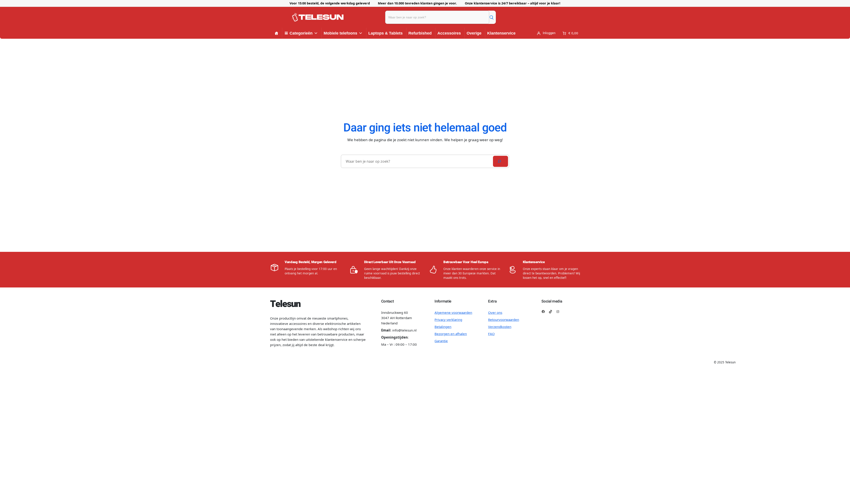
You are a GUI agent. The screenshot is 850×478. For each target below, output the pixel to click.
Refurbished (420, 33)
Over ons (495, 312)
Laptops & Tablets (385, 33)
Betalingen (443, 326)
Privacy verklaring (448, 319)
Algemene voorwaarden (453, 312)
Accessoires (449, 33)
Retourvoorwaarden (503, 319)
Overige (474, 33)
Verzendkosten (499, 326)
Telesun (285, 304)
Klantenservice (501, 33)
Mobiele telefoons (340, 33)
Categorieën (301, 33)
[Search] (500, 161)
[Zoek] (491, 17)
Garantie (441, 341)
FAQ (491, 334)
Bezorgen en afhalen (451, 334)
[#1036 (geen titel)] (276, 33)
